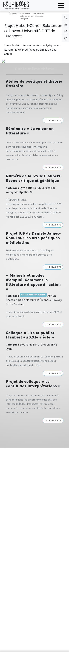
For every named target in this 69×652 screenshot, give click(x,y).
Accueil (14, 14)
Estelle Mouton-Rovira (33, 294)
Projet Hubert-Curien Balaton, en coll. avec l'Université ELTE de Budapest (32, 16)
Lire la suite (54, 120)
